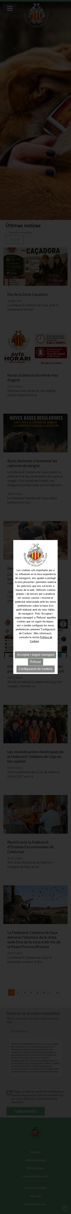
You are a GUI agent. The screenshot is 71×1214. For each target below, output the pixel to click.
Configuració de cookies (35, 669)
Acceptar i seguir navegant (35, 654)
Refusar (35, 661)
